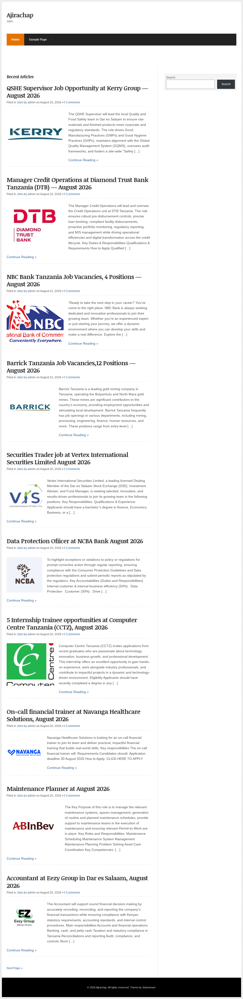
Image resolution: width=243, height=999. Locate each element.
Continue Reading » (83, 160)
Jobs (20, 102)
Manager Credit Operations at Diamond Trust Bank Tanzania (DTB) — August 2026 (77, 183)
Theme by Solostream (142, 987)
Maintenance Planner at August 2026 (58, 788)
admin (32, 102)
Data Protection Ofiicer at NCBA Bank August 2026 (75, 541)
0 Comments (72, 102)
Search (170, 77)
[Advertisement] (93, 56)
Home (15, 39)
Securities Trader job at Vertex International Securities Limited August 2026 (67, 458)
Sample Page (38, 39)
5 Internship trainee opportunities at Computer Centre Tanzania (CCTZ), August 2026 (72, 623)
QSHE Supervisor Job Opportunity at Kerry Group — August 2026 (77, 92)
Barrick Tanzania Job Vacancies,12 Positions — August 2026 (71, 366)
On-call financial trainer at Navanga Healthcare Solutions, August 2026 (73, 715)
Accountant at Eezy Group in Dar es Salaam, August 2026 (77, 882)
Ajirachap (20, 15)
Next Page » (15, 968)
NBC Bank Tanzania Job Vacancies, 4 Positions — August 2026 (74, 280)
